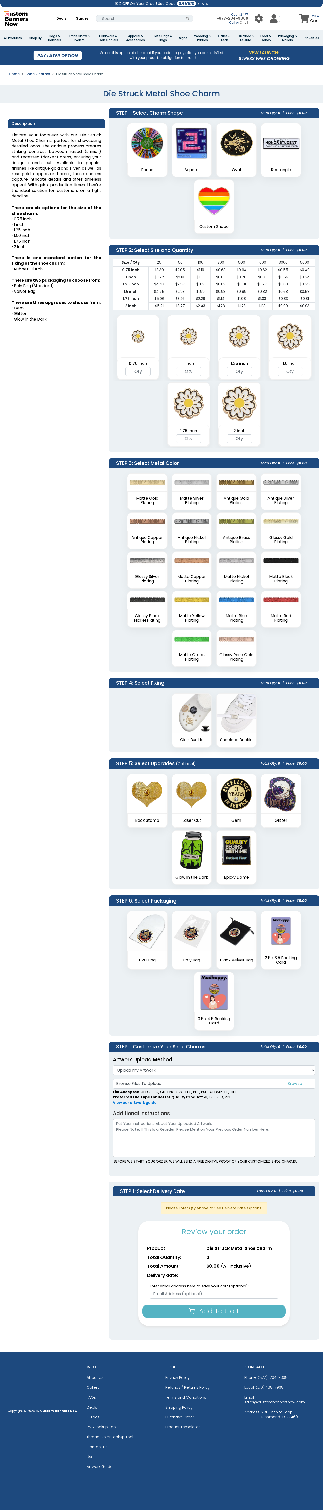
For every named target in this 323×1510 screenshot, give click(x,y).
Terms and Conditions (185, 1397)
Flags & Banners (54, 38)
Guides (82, 18)
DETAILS (202, 4)
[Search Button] (187, 18)
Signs (183, 38)
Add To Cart (218, 1311)
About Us (95, 1377)
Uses (91, 1456)
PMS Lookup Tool (102, 1426)
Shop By (35, 38)
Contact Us (97, 1446)
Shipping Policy (179, 1407)
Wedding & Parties (202, 38)
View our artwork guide (135, 1102)
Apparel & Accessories (135, 38)
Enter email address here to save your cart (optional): (199, 1286)
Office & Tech (224, 38)
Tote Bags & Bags (162, 38)
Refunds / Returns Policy (187, 1387)
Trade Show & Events (79, 38)
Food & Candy (265, 38)
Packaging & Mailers (287, 38)
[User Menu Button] (258, 18)
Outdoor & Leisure (246, 38)
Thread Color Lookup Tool (110, 1436)
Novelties (312, 38)
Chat (244, 22)
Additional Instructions (141, 1113)
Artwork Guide (100, 1466)
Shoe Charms (37, 73)
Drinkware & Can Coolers (108, 38)
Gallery (93, 1387)
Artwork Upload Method (142, 1059)
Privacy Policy (177, 1377)
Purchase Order (179, 1417)
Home (14, 73)
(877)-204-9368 (273, 1377)
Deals (61, 18)
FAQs (91, 1397)
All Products (13, 38)
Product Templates (183, 1426)
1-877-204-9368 (231, 18)
